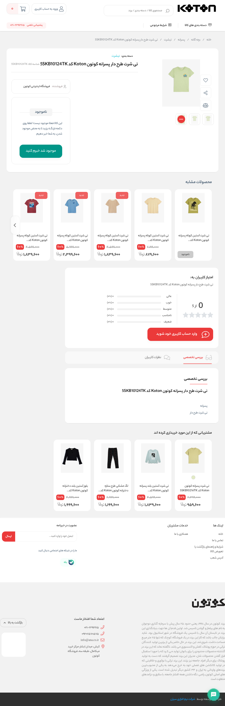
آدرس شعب (216, 558)
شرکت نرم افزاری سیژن (182, 699)
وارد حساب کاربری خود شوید (176, 334)
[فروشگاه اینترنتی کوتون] (196, 7)
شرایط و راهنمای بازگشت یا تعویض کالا (208, 549)
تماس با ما (217, 540)
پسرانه (179, 40)
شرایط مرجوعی (158, 25)
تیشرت (166, 40)
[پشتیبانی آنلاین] (213, 694)
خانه (207, 40)
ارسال (8, 536)
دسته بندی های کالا (196, 25)
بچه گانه (193, 40)
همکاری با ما (181, 534)
